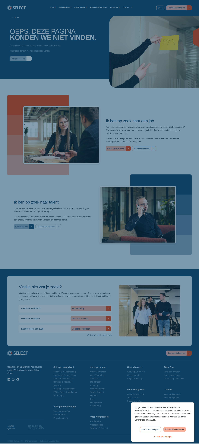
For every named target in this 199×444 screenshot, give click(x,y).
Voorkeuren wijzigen (163, 436)
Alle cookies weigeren (150, 429)
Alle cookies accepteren (174, 429)
